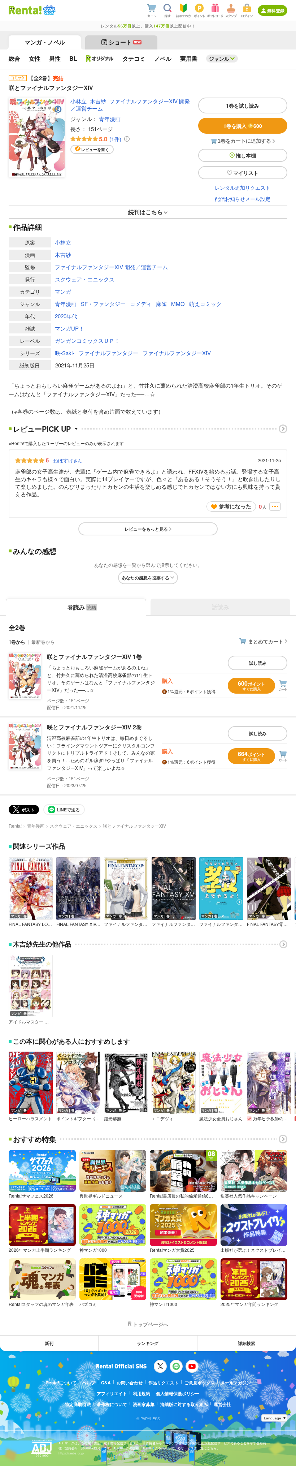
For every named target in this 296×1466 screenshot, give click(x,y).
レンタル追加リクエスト (242, 187)
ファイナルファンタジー (108, 353)
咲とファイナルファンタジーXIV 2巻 (94, 727)
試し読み (257, 663)
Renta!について (61, 1382)
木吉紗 (98, 101)
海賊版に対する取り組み (184, 1404)
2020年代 (66, 316)
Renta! (15, 826)
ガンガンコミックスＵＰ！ (87, 340)
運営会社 (222, 1404)
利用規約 (141, 1393)
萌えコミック (205, 303)
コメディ (141, 303)
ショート (125, 42)
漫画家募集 (143, 1404)
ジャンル (219, 58)
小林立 (78, 101)
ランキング (147, 1343)
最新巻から (43, 641)
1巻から (17, 641)
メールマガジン (236, 1382)
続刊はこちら (145, 212)
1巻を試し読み (242, 105)
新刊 (49, 1343)
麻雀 (161, 303)
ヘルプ (88, 1382)
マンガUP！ (69, 328)
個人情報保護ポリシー (177, 1393)
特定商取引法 (78, 1404)
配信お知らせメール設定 (242, 198)
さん (67, 460)
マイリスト (245, 172)
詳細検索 (246, 1343)
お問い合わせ (130, 1382)
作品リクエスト (163, 1382)
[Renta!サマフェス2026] (49, 10)
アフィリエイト (112, 1393)
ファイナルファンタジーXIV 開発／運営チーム (130, 104)
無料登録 (275, 10)
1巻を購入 (242, 125)
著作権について (112, 1404)
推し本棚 (246, 155)
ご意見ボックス (199, 1382)
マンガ (63, 291)
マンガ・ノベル (45, 42)
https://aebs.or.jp (71, 1453)
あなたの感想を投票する (145, 577)
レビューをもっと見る (146, 529)
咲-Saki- (64, 353)
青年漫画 (110, 118)
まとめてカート (265, 641)
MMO (178, 303)
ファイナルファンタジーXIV (177, 353)
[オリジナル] (100, 58)
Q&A (106, 1382)
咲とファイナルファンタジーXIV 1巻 (94, 656)
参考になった (235, 506)
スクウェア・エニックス (84, 279)
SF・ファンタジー (103, 303)
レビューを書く (95, 149)
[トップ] (25, 10)
